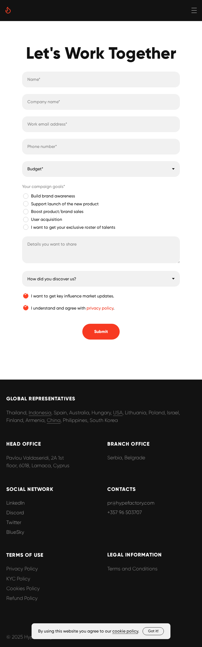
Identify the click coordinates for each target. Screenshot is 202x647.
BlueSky (15, 532)
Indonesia (40, 413)
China (53, 420)
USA (118, 413)
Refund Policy (22, 598)
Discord (15, 513)
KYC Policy (18, 579)
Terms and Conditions (132, 569)
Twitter (13, 522)
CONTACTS (121, 489)
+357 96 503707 (124, 512)
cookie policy (125, 631)
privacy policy (100, 308)
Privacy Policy (22, 569)
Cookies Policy (23, 588)
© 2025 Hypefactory (29, 637)
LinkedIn (15, 503)
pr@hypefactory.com (130, 503)
